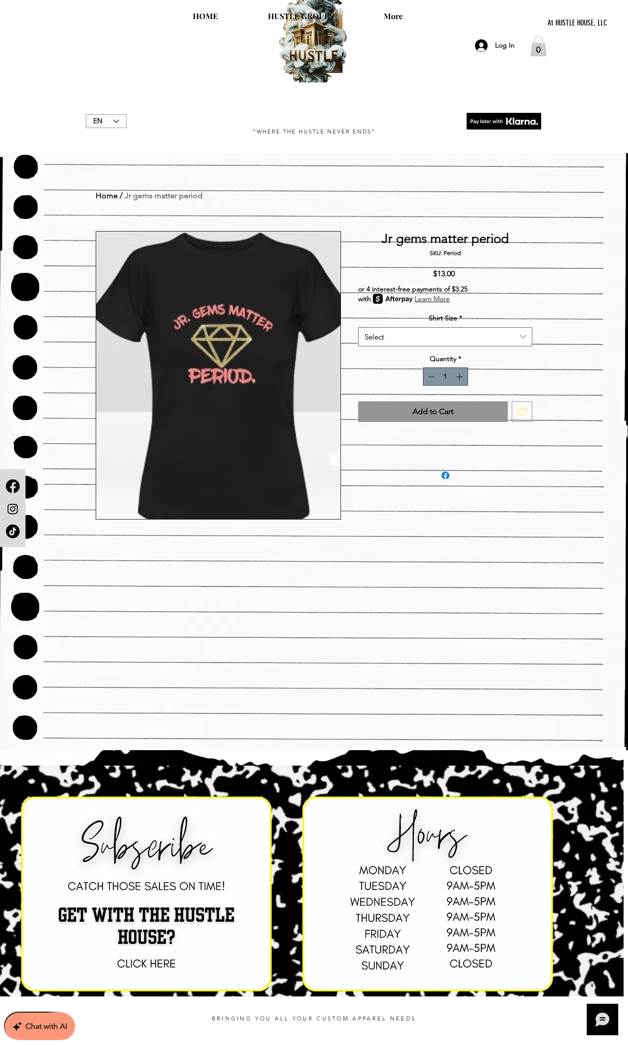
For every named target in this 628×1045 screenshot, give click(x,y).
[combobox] (445, 336)
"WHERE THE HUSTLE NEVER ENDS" (314, 131)
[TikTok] (13, 531)
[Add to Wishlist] (522, 411)
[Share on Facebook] (445, 475)
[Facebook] (13, 486)
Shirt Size (445, 318)
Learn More (432, 298)
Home (107, 195)
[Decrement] (430, 376)
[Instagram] (13, 509)
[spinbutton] (445, 376)
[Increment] (460, 376)
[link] (538, 46)
